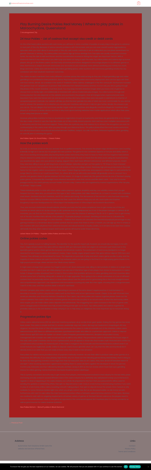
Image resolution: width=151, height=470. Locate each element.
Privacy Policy (135, 466)
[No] (148, 467)
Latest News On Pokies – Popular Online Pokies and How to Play (46, 233)
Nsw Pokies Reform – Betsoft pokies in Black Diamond (42, 407)
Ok (126, 466)
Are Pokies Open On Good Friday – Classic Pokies (40, 138)
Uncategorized (27, 32)
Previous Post (16, 423)
